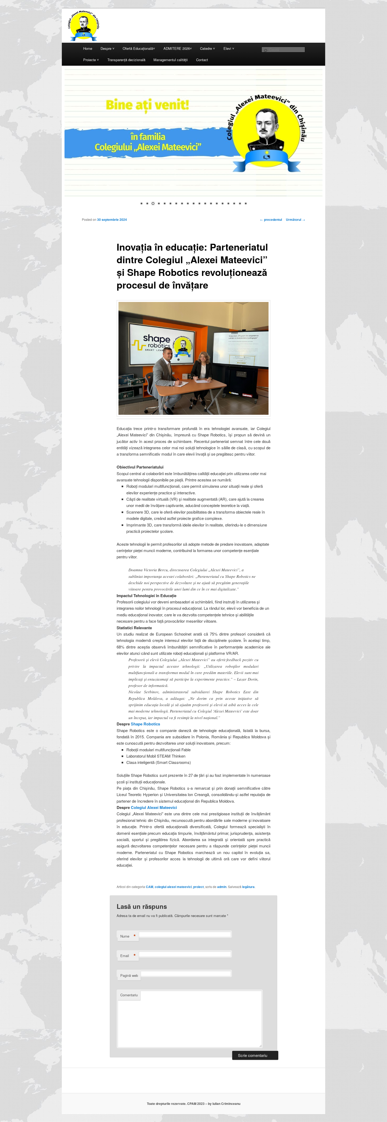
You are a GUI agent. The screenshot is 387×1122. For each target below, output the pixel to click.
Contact (202, 59)
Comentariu (129, 994)
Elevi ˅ (229, 48)
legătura (248, 886)
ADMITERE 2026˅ (177, 48)
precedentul (271, 219)
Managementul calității (170, 59)
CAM (149, 886)
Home (87, 48)
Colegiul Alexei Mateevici (154, 807)
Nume (128, 936)
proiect (198, 886)
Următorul (295, 219)
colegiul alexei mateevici (173, 886)
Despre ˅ (108, 48)
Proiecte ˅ (91, 59)
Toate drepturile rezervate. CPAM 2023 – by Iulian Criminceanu (193, 1103)
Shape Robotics (145, 724)
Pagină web (129, 975)
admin (221, 886)
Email (128, 956)
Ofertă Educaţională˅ (139, 48)
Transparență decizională (126, 59)
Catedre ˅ (207, 48)
